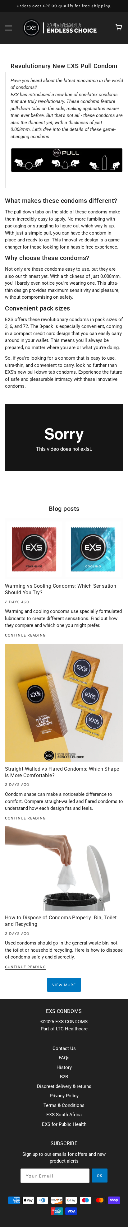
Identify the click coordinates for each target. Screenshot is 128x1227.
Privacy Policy (64, 1096)
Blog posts (64, 508)
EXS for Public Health (64, 1124)
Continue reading (25, 635)
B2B (64, 1077)
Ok (100, 1175)
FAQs (64, 1058)
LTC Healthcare (72, 1029)
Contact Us (64, 1048)
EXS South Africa (64, 1114)
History (64, 1067)
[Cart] (120, 28)
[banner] (62, 27)
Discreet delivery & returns (64, 1086)
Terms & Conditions (64, 1105)
